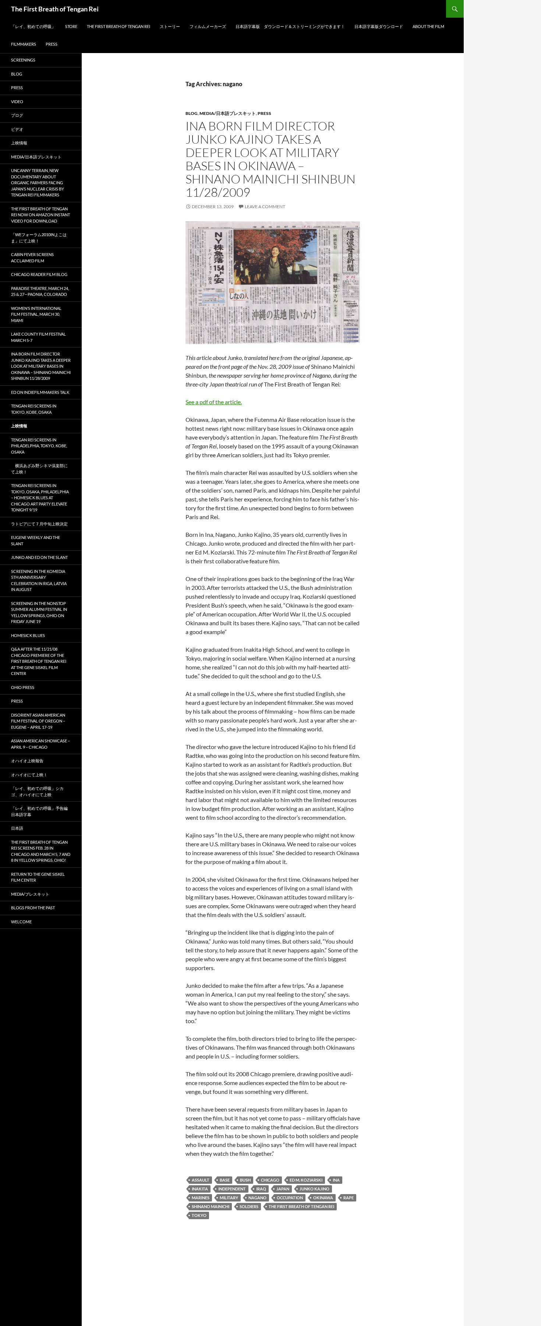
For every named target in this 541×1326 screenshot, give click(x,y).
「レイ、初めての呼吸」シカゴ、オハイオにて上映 (37, 791)
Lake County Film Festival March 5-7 (38, 337)
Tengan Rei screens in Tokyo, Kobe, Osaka (33, 408)
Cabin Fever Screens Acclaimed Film (32, 257)
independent (232, 1188)
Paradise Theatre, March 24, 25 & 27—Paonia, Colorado (40, 291)
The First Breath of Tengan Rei (55, 9)
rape (348, 1197)
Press (51, 44)
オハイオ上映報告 (27, 760)
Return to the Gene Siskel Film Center (38, 877)
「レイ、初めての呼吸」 (33, 26)
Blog (191, 113)
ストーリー (170, 26)
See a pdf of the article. (213, 401)
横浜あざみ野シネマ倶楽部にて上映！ (39, 468)
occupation (290, 1197)
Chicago (270, 1180)
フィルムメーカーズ (208, 26)
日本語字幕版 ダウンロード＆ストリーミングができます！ (290, 26)
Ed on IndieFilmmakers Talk (40, 392)
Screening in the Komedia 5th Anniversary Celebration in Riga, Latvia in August (39, 580)
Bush (245, 1180)
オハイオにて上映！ (29, 774)
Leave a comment (265, 206)
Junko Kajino (314, 1188)
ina (336, 1180)
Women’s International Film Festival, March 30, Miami (36, 314)
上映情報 (19, 142)
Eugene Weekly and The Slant (35, 540)
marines (200, 1197)
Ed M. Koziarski (306, 1180)
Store (71, 26)
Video (17, 101)
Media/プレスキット (30, 894)
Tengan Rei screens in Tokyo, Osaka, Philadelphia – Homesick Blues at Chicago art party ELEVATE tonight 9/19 (40, 497)
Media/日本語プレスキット (227, 113)
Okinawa (323, 1197)
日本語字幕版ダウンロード (378, 26)
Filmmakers (23, 44)
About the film (428, 26)
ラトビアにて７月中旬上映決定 (39, 523)
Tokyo (199, 1215)
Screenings (23, 59)
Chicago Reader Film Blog (39, 274)
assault (200, 1180)
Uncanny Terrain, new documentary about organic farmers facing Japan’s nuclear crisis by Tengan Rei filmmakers (37, 182)
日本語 (17, 828)
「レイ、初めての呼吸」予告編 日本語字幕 (41, 811)
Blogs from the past (33, 907)
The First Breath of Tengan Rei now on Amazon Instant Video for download (40, 214)
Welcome (21, 921)
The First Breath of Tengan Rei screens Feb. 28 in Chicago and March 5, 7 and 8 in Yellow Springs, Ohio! (40, 851)
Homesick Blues (28, 635)
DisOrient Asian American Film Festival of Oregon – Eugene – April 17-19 (38, 721)
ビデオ (17, 129)
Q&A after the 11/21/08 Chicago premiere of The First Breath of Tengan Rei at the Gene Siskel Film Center (38, 661)
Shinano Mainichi (210, 1206)
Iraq (261, 1188)
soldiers (249, 1206)
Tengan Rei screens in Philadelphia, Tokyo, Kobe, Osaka (39, 445)
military (229, 1197)
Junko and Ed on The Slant (39, 557)
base (225, 1180)
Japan (282, 1188)
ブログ (17, 115)
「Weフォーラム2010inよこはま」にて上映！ (39, 237)
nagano (257, 1197)
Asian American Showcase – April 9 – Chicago (40, 743)
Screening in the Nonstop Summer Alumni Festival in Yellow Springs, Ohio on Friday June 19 (39, 612)
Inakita (200, 1188)
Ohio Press (22, 687)
